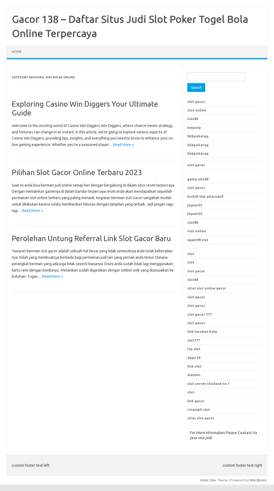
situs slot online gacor (206, 288)
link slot (194, 366)
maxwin (193, 375)
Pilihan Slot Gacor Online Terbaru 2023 (77, 172)
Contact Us (247, 433)
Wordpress (258, 480)
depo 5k (194, 357)
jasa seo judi (201, 438)
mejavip (194, 127)
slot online (196, 110)
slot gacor (196, 101)
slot (190, 254)
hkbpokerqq (197, 136)
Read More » (123, 144)
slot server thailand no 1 (208, 383)
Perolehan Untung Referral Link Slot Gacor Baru (91, 238)
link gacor (196, 401)
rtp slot (193, 349)
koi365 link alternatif (205, 196)
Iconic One (208, 480)
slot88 (192, 119)
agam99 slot (197, 240)
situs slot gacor (201, 418)
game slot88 (197, 179)
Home (17, 51)
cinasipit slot (198, 409)
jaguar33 (194, 205)
